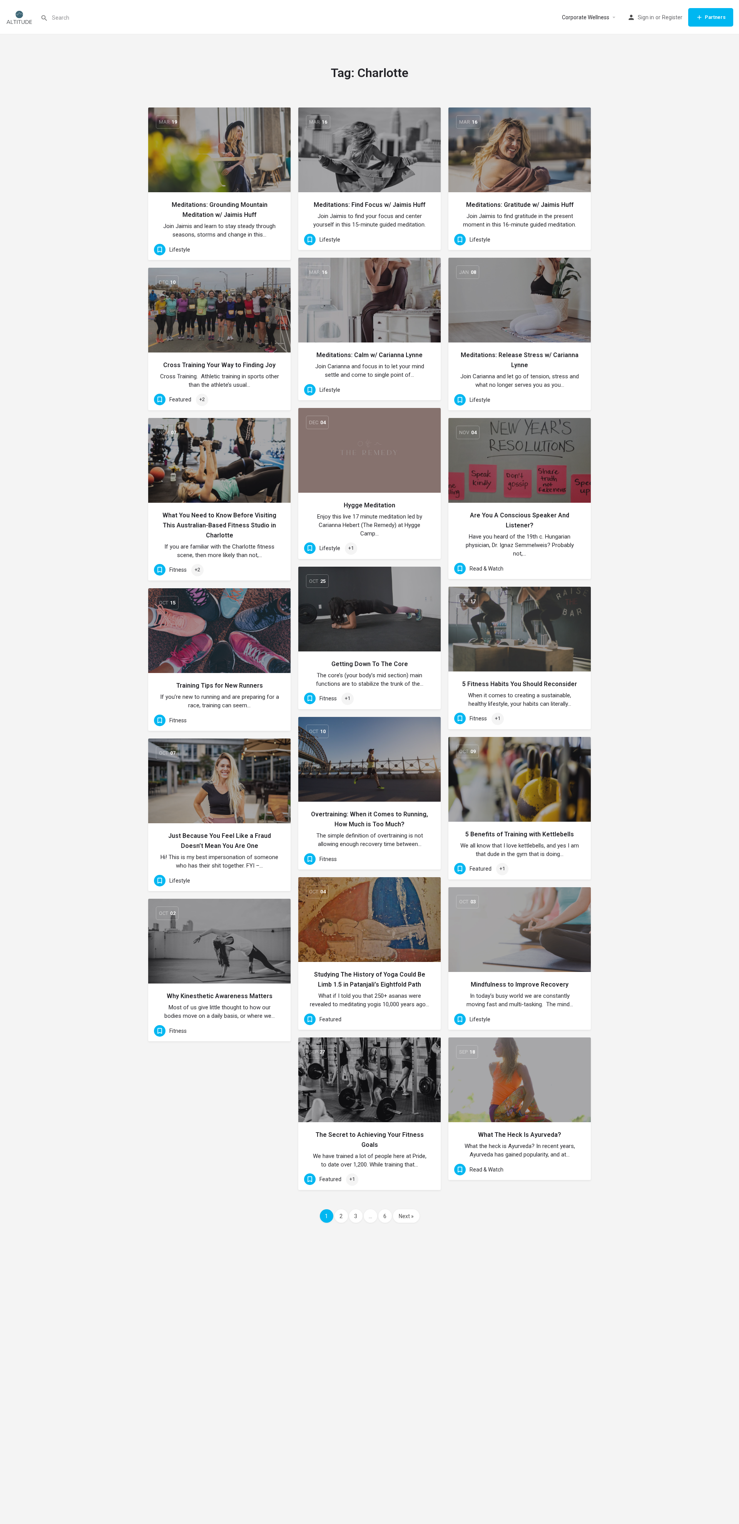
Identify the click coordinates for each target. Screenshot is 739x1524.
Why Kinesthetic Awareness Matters (220, 996)
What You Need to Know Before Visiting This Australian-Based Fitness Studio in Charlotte (219, 525)
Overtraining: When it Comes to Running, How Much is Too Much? (369, 819)
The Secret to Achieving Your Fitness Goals (370, 1139)
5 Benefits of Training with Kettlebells (519, 834)
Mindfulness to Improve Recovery (519, 984)
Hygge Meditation (369, 505)
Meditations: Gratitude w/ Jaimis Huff (519, 204)
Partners (715, 17)
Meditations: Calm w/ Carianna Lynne (369, 355)
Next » (406, 1216)
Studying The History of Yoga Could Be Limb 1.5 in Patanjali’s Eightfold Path (369, 979)
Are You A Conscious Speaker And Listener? (519, 520)
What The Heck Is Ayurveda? (519, 1134)
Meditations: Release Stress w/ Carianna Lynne (519, 360)
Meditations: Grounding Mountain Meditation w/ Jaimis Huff (220, 209)
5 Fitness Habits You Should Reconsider (519, 684)
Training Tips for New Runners (219, 685)
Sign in (646, 17)
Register (672, 17)
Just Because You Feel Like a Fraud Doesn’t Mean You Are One (219, 840)
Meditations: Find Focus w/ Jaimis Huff (369, 204)
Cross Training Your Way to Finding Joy (219, 365)
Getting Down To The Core (369, 664)
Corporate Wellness (585, 17)
